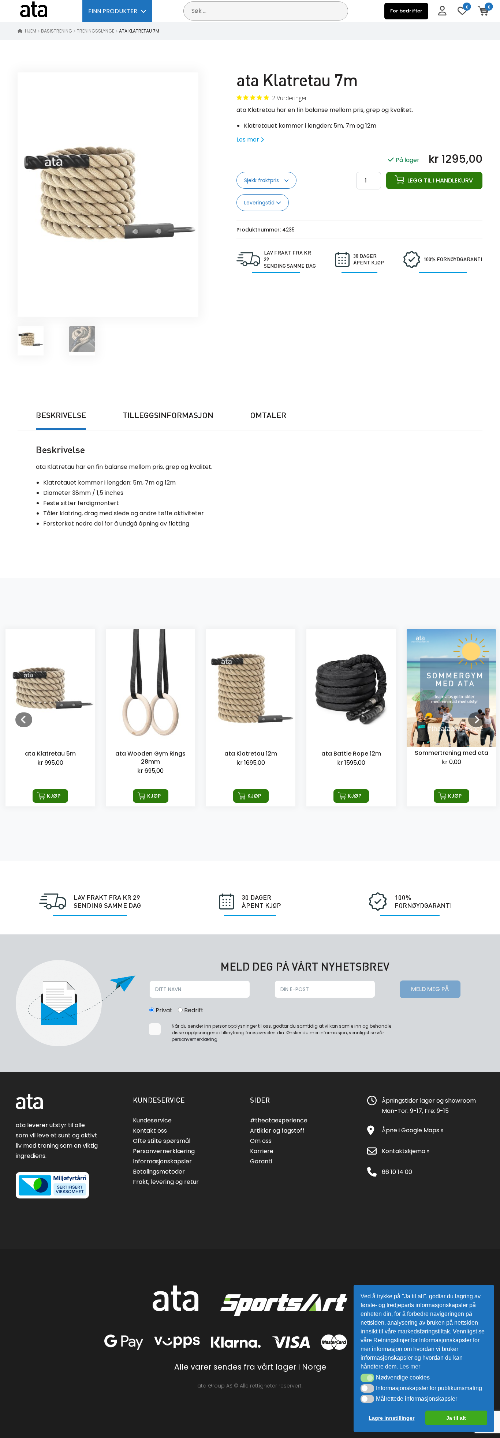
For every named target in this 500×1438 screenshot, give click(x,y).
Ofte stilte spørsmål (161, 1141)
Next (476, 719)
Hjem (30, 31)
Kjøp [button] (53, 795)
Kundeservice (152, 1120)
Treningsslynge (95, 31)
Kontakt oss (150, 1130)
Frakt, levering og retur (166, 1182)
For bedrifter (406, 10)
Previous (24, 719)
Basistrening (56, 31)
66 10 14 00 (397, 1172)
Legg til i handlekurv (440, 180)
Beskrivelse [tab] (61, 415)
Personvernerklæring (164, 1151)
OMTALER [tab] (268, 415)
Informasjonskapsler (162, 1161)
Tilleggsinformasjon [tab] (168, 415)
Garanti (261, 1161)
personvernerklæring (194, 1039)
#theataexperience (278, 1120)
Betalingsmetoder (159, 1171)
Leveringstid (260, 202)
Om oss (261, 1141)
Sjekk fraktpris (262, 180)
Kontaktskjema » (405, 1151)
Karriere (261, 1151)
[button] (367, 1378)
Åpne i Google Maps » (412, 1130)
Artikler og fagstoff (277, 1130)
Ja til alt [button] (456, 1418)
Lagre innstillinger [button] (391, 1418)
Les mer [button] (409, 1366)
